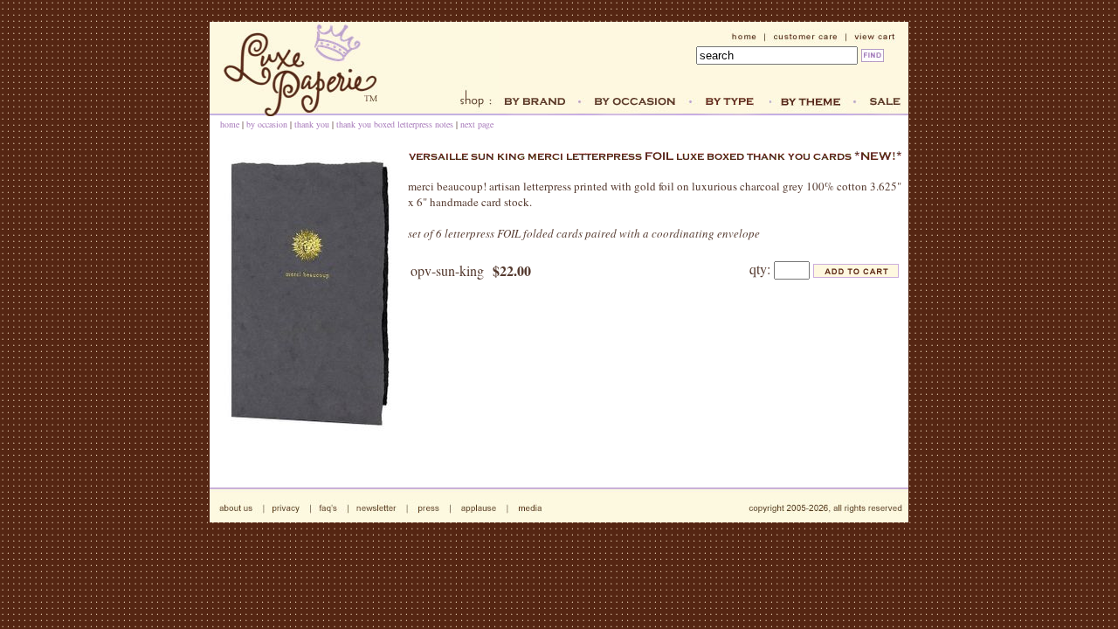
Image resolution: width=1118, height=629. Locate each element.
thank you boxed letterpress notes (394, 124)
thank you (311, 124)
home (229, 124)
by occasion (266, 124)
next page (476, 124)
